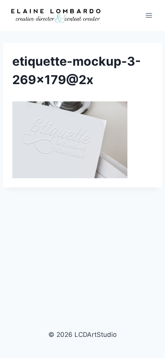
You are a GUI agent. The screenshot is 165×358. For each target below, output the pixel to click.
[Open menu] (149, 15)
